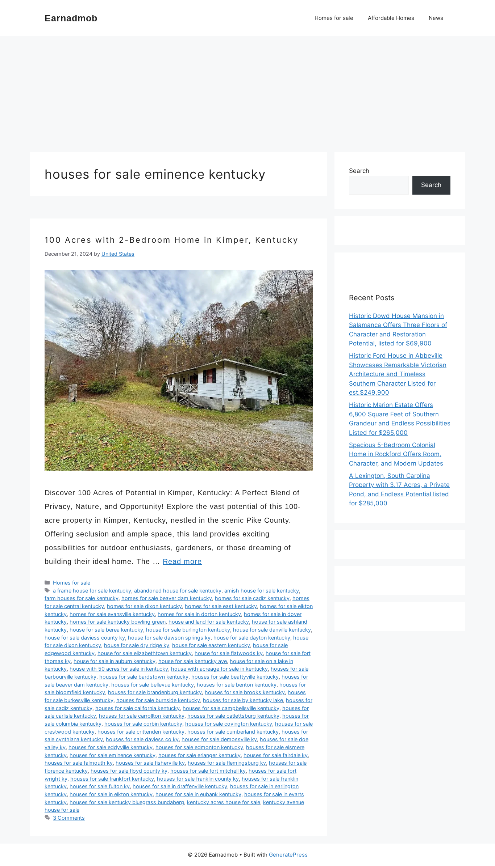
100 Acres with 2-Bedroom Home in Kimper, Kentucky (172, 240)
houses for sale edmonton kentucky (199, 747)
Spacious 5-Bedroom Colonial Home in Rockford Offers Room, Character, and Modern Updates (396, 454)
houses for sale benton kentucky (236, 685)
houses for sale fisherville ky (150, 763)
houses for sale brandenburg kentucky (155, 692)
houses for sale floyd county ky (129, 771)
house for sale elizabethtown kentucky (144, 653)
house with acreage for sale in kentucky (219, 669)
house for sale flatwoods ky (229, 653)
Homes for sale (334, 17)
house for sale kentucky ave (192, 661)
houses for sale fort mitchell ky (208, 771)
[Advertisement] (247, 90)
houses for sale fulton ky (100, 786)
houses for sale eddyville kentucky (110, 747)
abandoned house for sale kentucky (177, 590)
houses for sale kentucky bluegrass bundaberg (127, 802)
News (436, 17)
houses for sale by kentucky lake (243, 700)
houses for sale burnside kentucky (158, 700)
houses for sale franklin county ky (198, 779)
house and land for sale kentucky (209, 622)
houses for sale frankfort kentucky (112, 779)
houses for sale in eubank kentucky (198, 794)
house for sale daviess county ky (85, 637)
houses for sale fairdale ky (276, 755)
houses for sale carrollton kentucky (141, 716)
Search (359, 170)
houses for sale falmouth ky (79, 763)
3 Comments (69, 818)
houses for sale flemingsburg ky (227, 763)
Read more (182, 561)
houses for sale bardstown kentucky (143, 677)
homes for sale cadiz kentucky (252, 598)
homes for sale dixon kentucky (144, 606)
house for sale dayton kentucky (251, 637)
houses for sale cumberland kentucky (233, 732)
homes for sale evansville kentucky (112, 614)
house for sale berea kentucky (106, 630)
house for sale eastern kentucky (211, 645)
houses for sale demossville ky (219, 739)
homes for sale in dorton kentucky (199, 614)
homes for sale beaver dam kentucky (166, 598)
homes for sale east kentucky (221, 606)
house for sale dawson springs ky (169, 637)
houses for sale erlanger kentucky (199, 755)
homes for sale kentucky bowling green (118, 622)
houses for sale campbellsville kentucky (231, 708)
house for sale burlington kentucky (188, 630)
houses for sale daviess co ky (142, 739)
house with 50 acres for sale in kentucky (119, 669)
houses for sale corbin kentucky (143, 724)
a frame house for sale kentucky (92, 590)
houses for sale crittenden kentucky (140, 732)
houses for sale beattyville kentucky (235, 677)
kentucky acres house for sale (223, 802)
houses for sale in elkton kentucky (111, 794)
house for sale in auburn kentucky (114, 661)
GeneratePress (288, 854)
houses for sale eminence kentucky (112, 755)
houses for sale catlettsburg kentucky (233, 716)
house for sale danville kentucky (272, 630)
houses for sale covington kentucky (228, 724)
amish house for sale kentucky (261, 590)
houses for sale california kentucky (137, 708)
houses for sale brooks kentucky (245, 692)
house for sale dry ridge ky (136, 645)
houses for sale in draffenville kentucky (180, 786)
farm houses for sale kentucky (81, 598)
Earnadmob (71, 18)
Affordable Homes (391, 17)
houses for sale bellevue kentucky (152, 685)
